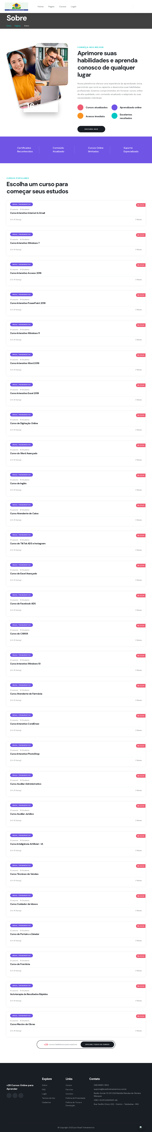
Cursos (62, 6)
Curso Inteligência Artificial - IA (26, 843)
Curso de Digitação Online (24, 423)
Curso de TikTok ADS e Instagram (27, 543)
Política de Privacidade (75, 1098)
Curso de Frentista (20, 964)
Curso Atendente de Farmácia (26, 693)
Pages (51, 6)
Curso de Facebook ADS (23, 603)
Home (41, 6)
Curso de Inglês (18, 483)
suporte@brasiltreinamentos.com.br (110, 1089)
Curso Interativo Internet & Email (27, 213)
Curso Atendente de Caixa (24, 513)
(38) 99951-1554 (101, 1085)
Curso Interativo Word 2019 (24, 363)
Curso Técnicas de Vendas (24, 874)
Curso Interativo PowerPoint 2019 (27, 303)
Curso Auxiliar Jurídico (22, 813)
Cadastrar (46, 1102)
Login (73, 6)
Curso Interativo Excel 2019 (24, 393)
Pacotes (69, 1089)
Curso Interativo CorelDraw (24, 723)
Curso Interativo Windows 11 (25, 333)
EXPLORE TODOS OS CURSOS (97, 1044)
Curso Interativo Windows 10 (25, 663)
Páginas (18, 26)
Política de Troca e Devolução (74, 1104)
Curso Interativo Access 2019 (25, 273)
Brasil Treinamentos (85, 1127)
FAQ (43, 1089)
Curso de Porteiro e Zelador (24, 934)
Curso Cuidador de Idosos (24, 904)
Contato (69, 1094)
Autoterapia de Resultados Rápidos (29, 994)
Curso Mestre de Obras (22, 1024)
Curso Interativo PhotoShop (25, 753)
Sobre (44, 1085)
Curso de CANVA (19, 633)
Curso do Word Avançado (23, 453)
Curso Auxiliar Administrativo (25, 783)
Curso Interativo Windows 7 (25, 243)
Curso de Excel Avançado (23, 573)
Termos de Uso (48, 1098)
